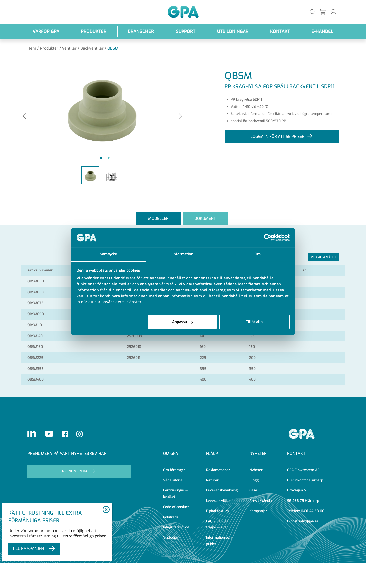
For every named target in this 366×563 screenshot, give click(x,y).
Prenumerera (74, 471)
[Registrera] (323, 12)
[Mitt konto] (333, 11)
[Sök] (312, 11)
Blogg (254, 480)
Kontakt (280, 31)
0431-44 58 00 (312, 511)
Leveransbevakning (222, 490)
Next (180, 116)
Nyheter (256, 470)
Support (185, 31)
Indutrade (171, 517)
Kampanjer (258, 511)
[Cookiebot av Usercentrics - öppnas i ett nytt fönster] (268, 237)
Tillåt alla (254, 321)
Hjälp (212, 453)
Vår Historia (172, 480)
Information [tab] (182, 254)
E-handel (322, 31)
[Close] (106, 509)
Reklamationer (218, 470)
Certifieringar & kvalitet (175, 493)
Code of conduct (176, 507)
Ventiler (69, 48)
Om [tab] (258, 254)
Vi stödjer (170, 537)
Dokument (205, 218)
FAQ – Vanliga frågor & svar (217, 524)
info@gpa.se (308, 521)
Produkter (93, 31)
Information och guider (219, 540)
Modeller (158, 218)
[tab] (158, 218)
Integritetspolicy (176, 527)
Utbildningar (232, 31)
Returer (212, 480)
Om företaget (174, 470)
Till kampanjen (28, 548)
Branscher (141, 31)
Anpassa (179, 321)
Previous (24, 116)
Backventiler (92, 48)
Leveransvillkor (218, 500)
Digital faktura (217, 511)
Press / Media (260, 500)
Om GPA (170, 453)
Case (253, 490)
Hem (31, 48)
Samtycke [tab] (108, 254)
